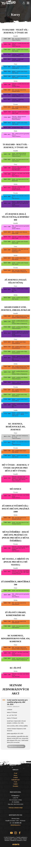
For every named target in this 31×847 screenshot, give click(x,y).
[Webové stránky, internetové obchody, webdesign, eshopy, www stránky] (15, 844)
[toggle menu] (28, 3)
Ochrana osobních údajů (15, 807)
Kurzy (15, 775)
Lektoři (15, 777)
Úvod (15, 773)
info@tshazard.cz (15, 825)
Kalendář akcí (16, 779)
